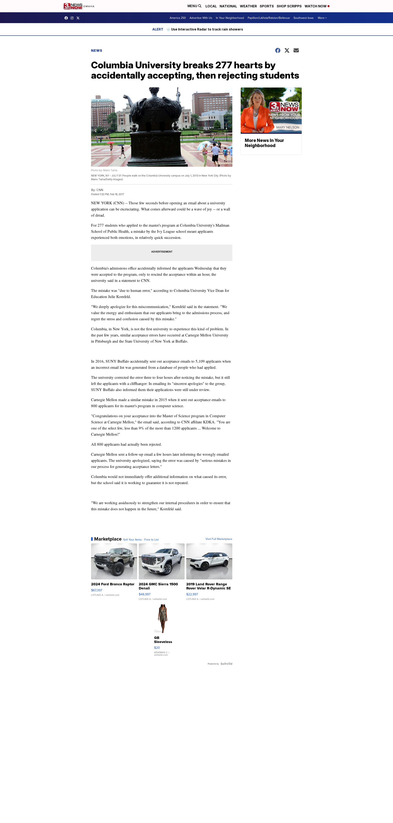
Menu (192, 6)
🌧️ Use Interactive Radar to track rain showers (204, 29)
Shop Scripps (289, 6)
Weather (248, 6)
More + (322, 18)
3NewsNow (67, 18)
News (96, 50)
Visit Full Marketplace (219, 538)
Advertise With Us (201, 18)
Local (211, 6)
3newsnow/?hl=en (73, 18)
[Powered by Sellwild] (226, 663)
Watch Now (316, 6)
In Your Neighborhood (230, 18)
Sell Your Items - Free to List (141, 539)
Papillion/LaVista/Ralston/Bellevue (269, 18)
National (228, 6)
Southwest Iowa (303, 18)
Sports (267, 6)
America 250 (178, 18)
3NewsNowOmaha (79, 18)
